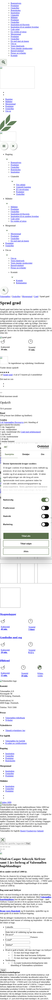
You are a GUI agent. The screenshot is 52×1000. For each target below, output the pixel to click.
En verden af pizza (18, 32)
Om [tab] (42, 454)
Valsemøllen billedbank (15, 718)
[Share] (4, 846)
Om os (13, 43)
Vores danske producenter (21, 48)
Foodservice (31, 831)
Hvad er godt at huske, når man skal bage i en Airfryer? (28, 950)
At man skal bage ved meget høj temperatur (32, 958)
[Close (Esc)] (1, 846)
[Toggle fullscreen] (6, 846)
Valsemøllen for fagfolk (15, 741)
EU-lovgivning (22, 189)
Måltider (14, 17)
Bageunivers (16, 3)
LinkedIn (9, 927)
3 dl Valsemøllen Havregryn (12, 422)
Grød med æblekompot (30, 432)
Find (28, 844)
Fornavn (34, 937)
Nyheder (9, 720)
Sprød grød (8, 375)
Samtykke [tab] (9, 454)
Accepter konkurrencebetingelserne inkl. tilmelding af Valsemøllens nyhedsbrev (29, 964)
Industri (40, 831)
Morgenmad (16, 34)
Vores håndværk (17, 46)
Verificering (10, 960)
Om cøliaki (20, 185)
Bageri (23, 831)
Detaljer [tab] (26, 454)
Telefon (9, 945)
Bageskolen (16, 10)
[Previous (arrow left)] (1, 849)
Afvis (26, 551)
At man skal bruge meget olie (26, 953)
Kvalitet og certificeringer (16, 743)
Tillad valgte (26, 543)
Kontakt (14, 55)
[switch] (45, 508)
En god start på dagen (20, 41)
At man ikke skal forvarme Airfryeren (29, 955)
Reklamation (21, 283)
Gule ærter (15, 29)
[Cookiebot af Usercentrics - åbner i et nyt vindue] (37, 447)
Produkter (15, 5)
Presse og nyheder (18, 53)
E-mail (8, 940)
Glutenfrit (15, 15)
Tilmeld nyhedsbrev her (15, 730)
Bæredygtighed (17, 51)
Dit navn (9, 934)
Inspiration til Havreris (20, 24)
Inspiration (15, 13)
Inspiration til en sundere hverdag (25, 27)
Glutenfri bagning (23, 187)
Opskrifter (15, 8)
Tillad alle (26, 536)
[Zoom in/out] (9, 846)
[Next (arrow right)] (4, 849)
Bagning (9, 99)
